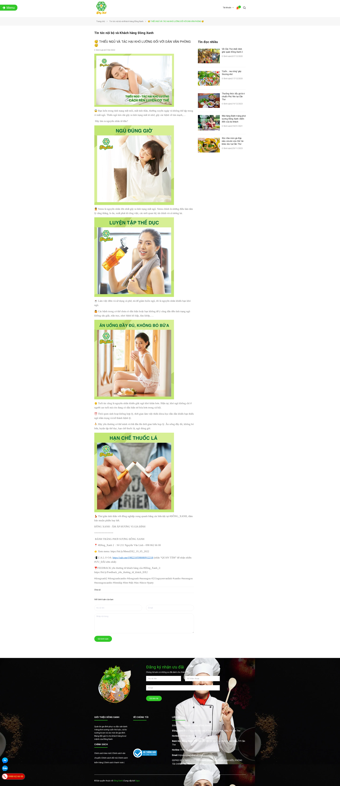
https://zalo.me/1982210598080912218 (133, 557)
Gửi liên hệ (154, 698)
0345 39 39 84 (183, 750)
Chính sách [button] (101, 744)
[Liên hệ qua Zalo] (5, 768)
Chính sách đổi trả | (110, 758)
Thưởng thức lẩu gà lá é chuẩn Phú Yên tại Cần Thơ (233, 96)
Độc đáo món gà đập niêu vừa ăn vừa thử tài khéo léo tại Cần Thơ (232, 141)
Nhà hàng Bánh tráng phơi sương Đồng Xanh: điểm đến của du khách (234, 119)
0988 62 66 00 (183, 736)
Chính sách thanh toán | (114, 762)
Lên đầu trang (237, 781)
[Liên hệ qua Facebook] (5, 760)
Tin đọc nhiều (208, 42)
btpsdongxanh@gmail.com (187, 755)
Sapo (137, 781)
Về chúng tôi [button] (140, 717)
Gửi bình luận (103, 639)
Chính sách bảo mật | (103, 753)
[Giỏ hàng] (238, 8)
